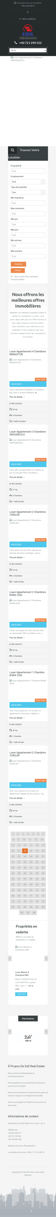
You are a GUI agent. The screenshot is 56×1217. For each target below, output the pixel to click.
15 (19, 845)
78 (37, 901)
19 (43, 845)
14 (13, 845)
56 (13, 884)
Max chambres (17, 208)
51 (19, 879)
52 (25, 879)
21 (19, 851)
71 (31, 896)
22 (25, 851)
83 (31, 907)
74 (13, 901)
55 (43, 879)
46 (25, 873)
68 (13, 896)
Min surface (16, 240)
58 (25, 884)
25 (43, 851)
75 (19, 901)
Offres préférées (29, 19)
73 (43, 896)
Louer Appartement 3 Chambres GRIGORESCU (27, 433)
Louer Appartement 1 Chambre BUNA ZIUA (27, 674)
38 (13, 868)
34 (25, 862)
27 (19, 856)
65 (31, 890)
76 (25, 901)
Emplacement (17, 176)
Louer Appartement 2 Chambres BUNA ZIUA (27, 593)
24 (37, 851)
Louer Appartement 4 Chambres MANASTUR (27, 353)
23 (31, 851)
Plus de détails (16, 397)
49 (43, 873)
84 (37, 907)
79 (43, 901)
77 (31, 901)
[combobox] (28, 181)
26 (13, 856)
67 (43, 890)
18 (37, 845)
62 (13, 890)
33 (19, 862)
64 (25, 890)
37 (43, 862)
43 (43, 868)
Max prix (14, 230)
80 (13, 907)
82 (25, 907)
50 (13, 879)
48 (37, 873)
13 (42, 839)
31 (43, 856)
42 (37, 868)
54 (37, 879)
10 (24, 839)
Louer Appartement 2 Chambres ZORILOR (27, 513)
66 (37, 890)
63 (19, 890)
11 (30, 839)
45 (19, 873)
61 (43, 884)
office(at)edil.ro (28, 5)
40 (25, 868)
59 (31, 884)
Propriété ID (16, 166)
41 (31, 868)
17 (31, 845)
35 (31, 862)
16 (25, 845)
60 (37, 884)
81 (19, 907)
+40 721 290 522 (30, 42)
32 (13, 862)
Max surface (16, 251)
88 (34, 912)
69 (19, 896)
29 (31, 856)
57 (19, 884)
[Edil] (28, 1038)
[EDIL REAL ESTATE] (28, 30)
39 (19, 868)
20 (13, 851)
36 (37, 862)
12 (36, 839)
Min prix (14, 219)
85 (43, 907)
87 (28, 912)
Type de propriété (19, 187)
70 (25, 896)
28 (25, 856)
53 (31, 879)
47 (31, 873)
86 (22, 912)
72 (37, 896)
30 (37, 856)
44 (13, 873)
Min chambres (17, 198)
